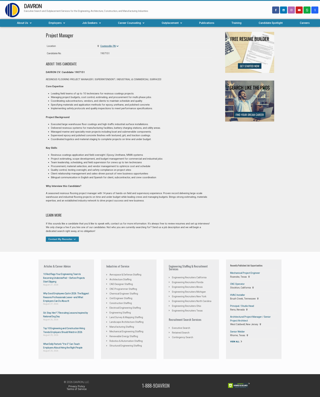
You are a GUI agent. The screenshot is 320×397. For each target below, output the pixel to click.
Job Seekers (90, 23)
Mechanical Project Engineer (245, 273)
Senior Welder (237, 331)
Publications (206, 23)
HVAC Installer (237, 295)
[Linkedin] (283, 10)
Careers (305, 23)
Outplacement (170, 23)
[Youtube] (299, 10)
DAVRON (33, 6)
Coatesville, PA (108, 46)
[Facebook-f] (275, 10)
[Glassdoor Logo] (307, 10)
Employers (55, 23)
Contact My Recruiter (60, 239)
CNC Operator (237, 284)
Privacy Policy (76, 386)
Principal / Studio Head (242, 306)
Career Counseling (129, 23)
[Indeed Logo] (314, 10)
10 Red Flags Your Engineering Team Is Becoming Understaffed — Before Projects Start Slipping (64, 278)
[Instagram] (291, 10)
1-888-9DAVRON (156, 385)
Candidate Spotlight (271, 23)
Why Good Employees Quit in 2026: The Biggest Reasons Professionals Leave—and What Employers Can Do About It (66, 297)
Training (237, 23)
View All (235, 341)
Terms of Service (77, 389)
